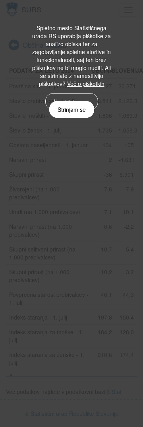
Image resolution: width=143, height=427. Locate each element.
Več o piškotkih (85, 84)
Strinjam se (72, 109)
